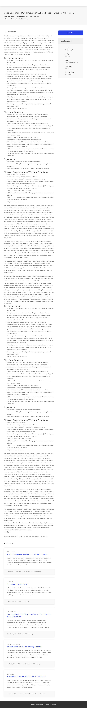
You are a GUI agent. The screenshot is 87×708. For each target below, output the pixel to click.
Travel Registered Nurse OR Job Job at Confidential (26, 676)
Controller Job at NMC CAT (17, 584)
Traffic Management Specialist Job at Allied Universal (27, 554)
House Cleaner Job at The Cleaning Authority (24, 646)
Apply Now (70, 33)
